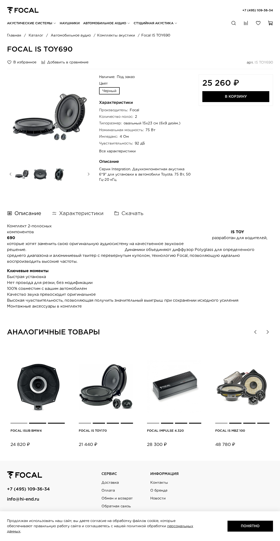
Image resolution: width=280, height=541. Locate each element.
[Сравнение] (245, 23)
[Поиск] (233, 23)
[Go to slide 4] (127, 423)
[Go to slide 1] (18, 423)
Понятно (250, 526)
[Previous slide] (14, 117)
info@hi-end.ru (23, 499)
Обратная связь (116, 506)
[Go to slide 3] (56, 423)
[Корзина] (270, 23)
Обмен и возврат (117, 498)
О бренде (158, 490)
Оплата (108, 490)
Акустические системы (30, 23)
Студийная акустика (154, 23)
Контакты (159, 482)
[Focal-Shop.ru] (22, 10)
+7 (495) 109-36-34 (257, 10)
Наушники (70, 23)
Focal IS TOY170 (93, 430)
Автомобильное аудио (105, 23)
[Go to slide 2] (37, 423)
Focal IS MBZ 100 (230, 430)
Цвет (103, 83)
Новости (158, 498)
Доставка (110, 482)
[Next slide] (85, 117)
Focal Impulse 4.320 (165, 430)
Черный (109, 91)
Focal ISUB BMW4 (26, 430)
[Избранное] (258, 23)
